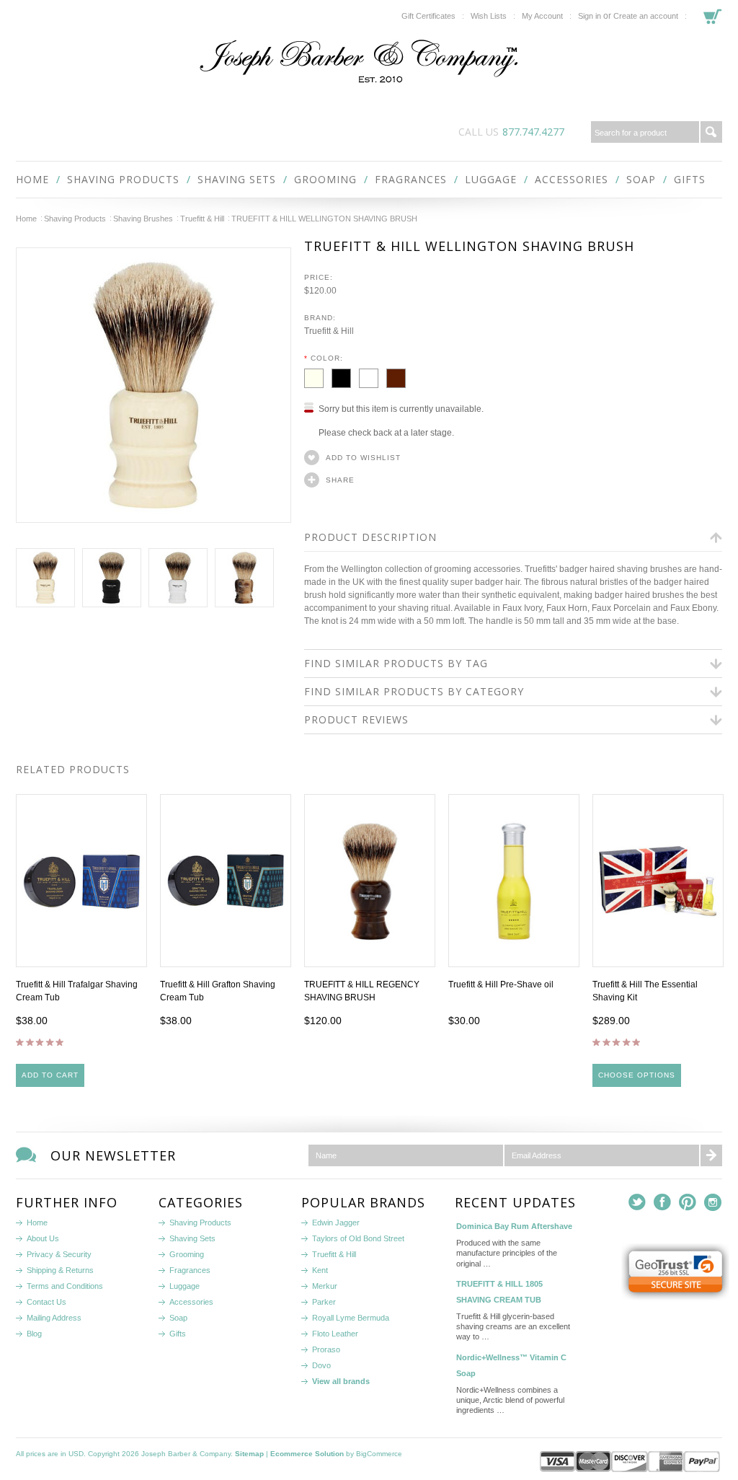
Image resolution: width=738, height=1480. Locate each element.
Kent (320, 1270)
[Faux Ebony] (345, 376)
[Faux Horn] (399, 376)
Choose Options (636, 1075)
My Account (542, 16)
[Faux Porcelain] (372, 376)
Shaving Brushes (143, 218)
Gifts (690, 179)
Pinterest (688, 1203)
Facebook (663, 1203)
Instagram (713, 1203)
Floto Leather (335, 1333)
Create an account (645, 16)
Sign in (589, 16)
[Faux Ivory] (318, 376)
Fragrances (411, 179)
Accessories (571, 179)
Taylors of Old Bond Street (358, 1238)
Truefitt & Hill (202, 218)
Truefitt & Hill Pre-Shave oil (501, 984)
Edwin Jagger (336, 1222)
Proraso (326, 1349)
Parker (324, 1302)
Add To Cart (50, 1075)
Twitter (637, 1203)
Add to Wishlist (363, 458)
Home (26, 218)
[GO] (711, 132)
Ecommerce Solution (307, 1454)
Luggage (491, 179)
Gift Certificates (428, 16)
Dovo (321, 1365)
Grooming (325, 179)
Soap (641, 179)
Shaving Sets (236, 179)
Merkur (324, 1286)
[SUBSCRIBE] (711, 1155)
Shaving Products (123, 179)
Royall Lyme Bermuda (350, 1317)
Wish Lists (489, 16)
